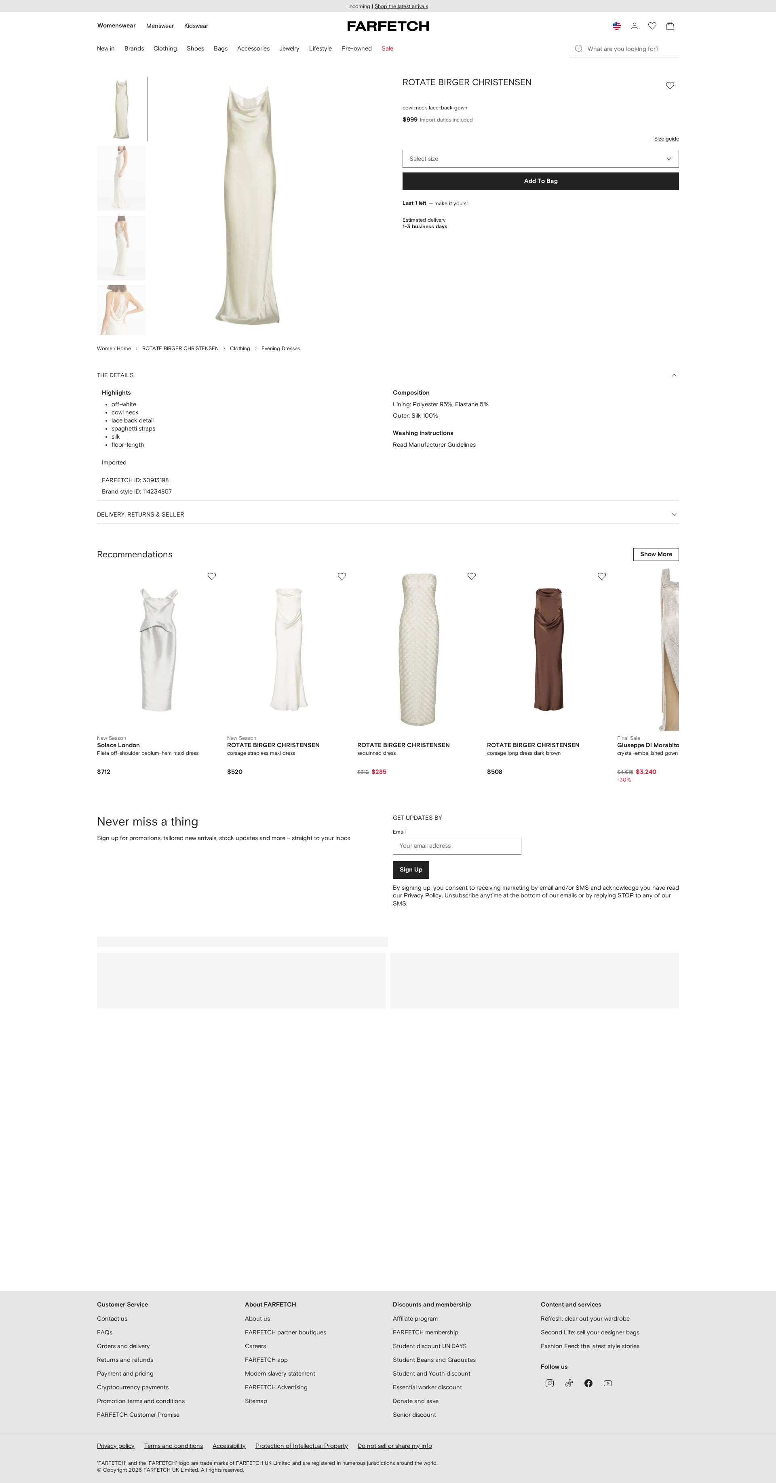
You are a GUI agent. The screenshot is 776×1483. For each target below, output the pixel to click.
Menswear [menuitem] (160, 26)
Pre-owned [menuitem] (357, 48)
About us (257, 1318)
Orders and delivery (123, 1346)
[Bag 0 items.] (670, 26)
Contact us (112, 1318)
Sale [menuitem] (387, 48)
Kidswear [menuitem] (196, 26)
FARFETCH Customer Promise (138, 1415)
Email (399, 831)
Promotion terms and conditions (141, 1401)
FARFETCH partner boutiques (285, 1332)
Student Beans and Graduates (434, 1360)
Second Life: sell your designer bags (590, 1332)
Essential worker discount (427, 1387)
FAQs (104, 1332)
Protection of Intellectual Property (301, 1446)
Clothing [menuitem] (165, 48)
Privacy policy (116, 1446)
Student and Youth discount (431, 1373)
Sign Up (411, 870)
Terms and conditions (173, 1446)
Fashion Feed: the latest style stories (590, 1346)
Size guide (666, 138)
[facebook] (588, 1383)
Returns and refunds (125, 1360)
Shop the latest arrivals (401, 6)
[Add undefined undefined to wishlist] (212, 576)
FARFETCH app (266, 1360)
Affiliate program (415, 1318)
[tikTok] (569, 1383)
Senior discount (414, 1415)
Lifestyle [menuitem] (320, 48)
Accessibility (229, 1446)
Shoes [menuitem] (195, 48)
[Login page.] (634, 26)
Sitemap (256, 1401)
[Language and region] (617, 26)
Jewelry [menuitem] (289, 48)
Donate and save (416, 1401)
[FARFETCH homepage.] (388, 26)
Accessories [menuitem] (253, 48)
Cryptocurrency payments (133, 1387)
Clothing (240, 348)
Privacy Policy (423, 895)
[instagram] (550, 1383)
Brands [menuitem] (134, 48)
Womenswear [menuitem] (116, 26)
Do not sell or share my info (395, 1446)
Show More (656, 554)
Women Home (114, 348)
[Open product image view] (247, 206)
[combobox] (541, 159)
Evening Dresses (280, 348)
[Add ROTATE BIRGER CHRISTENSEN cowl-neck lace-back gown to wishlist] (670, 86)
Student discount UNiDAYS (430, 1346)
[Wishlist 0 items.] (652, 26)
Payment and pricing (125, 1373)
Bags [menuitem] (221, 48)
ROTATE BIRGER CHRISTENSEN (180, 348)
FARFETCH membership (425, 1332)
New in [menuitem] (106, 48)
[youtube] (608, 1383)
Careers (255, 1346)
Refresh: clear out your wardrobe (585, 1318)
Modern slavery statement (280, 1373)
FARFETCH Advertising (276, 1387)
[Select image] (121, 109)
